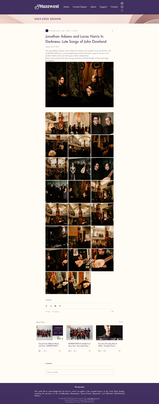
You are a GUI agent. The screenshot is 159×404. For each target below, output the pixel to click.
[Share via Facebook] (46, 306)
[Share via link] (60, 306)
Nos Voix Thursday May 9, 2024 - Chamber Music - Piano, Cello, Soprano (108, 344)
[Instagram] (122, 10)
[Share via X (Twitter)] (51, 306)
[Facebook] (122, 3)
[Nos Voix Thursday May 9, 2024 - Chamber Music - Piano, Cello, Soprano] (109, 332)
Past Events (49, 300)
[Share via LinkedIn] (55, 306)
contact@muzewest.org (93, 398)
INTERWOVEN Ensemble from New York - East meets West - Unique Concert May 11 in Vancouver (79, 344)
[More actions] (112, 31)
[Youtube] (122, 7)
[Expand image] (56, 123)
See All (121, 322)
